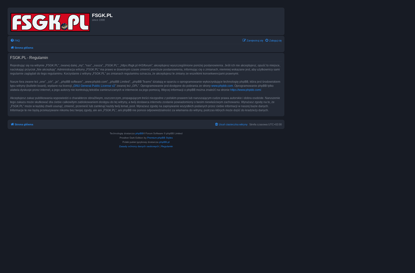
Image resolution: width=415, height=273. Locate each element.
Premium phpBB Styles (160, 137)
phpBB (139, 133)
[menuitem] (15, 40)
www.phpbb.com (222, 85)
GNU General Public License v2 (94, 85)
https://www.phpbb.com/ (245, 90)
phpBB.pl (164, 142)
